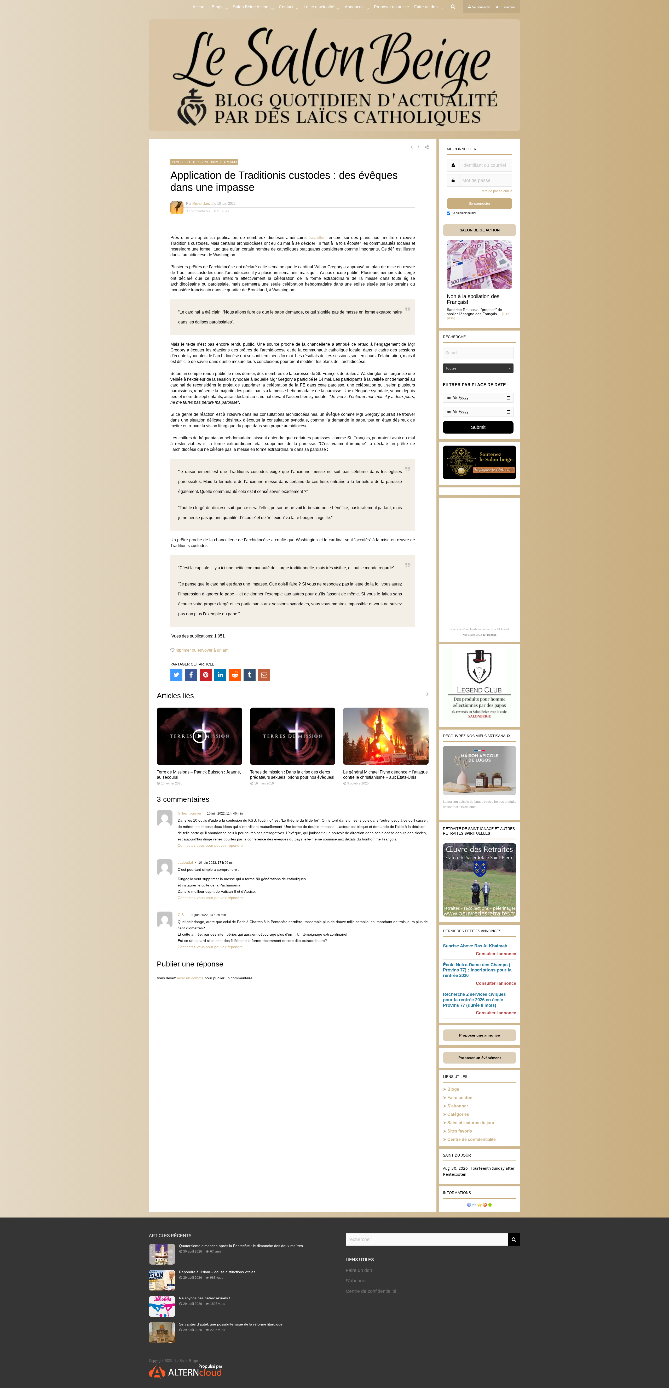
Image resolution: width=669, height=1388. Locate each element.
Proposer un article (391, 7)
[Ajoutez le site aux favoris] (479, 1205)
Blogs (217, 7)
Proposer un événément (479, 1058)
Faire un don (459, 1097)
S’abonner (457, 1106)
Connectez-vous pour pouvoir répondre (210, 845)
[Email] (264, 675)
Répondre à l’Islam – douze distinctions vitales (217, 1272)
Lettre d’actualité (319, 7)
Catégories (458, 1114)
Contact (286, 7)
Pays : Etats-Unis (224, 162)
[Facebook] (191, 675)
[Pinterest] (206, 675)
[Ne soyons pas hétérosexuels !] (162, 1315)
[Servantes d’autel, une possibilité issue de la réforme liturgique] (162, 1341)
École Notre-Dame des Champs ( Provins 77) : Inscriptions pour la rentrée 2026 (477, 970)
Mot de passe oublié (497, 191)
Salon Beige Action (250, 7)
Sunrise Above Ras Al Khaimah (475, 945)
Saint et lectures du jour (470, 1122)
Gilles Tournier (189, 813)
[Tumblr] (250, 675)
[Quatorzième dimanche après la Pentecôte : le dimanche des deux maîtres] (162, 1263)
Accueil (199, 7)
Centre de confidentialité (471, 1139)
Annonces (354, 7)
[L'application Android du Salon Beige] (490, 1205)
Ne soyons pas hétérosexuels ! (204, 1298)
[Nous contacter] (474, 1205)
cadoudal (185, 862)
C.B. (181, 915)
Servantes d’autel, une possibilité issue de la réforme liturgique (230, 1324)
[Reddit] (235, 675)
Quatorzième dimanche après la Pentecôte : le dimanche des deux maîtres (241, 1246)
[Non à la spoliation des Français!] (479, 287)
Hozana (492, 634)
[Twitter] (176, 675)
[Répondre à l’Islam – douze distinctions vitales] (162, 1289)
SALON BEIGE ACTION (480, 230)
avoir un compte (190, 978)
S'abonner (356, 1280)
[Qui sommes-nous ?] (469, 1205)
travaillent (318, 237)
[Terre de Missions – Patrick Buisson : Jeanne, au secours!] (199, 763)
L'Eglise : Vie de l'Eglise (190, 162)
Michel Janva (202, 204)
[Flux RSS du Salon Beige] (485, 1205)
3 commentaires (198, 211)
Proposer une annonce (479, 1035)
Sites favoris (459, 1131)
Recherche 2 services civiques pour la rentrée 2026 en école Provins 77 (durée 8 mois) (474, 1000)
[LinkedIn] (220, 675)
